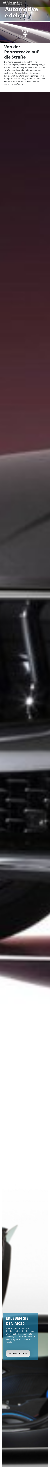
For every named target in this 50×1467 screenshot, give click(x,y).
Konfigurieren (18, 1353)
